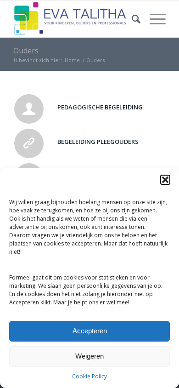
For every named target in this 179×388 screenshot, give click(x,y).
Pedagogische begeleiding (100, 107)
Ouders (26, 51)
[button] (165, 179)
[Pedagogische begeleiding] (29, 109)
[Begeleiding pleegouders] (29, 143)
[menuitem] (131, 18)
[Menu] (153, 18)
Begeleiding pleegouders (98, 141)
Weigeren (89, 356)
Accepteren (90, 331)
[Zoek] (131, 18)
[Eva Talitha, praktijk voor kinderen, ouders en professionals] (74, 18)
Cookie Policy (89, 376)
